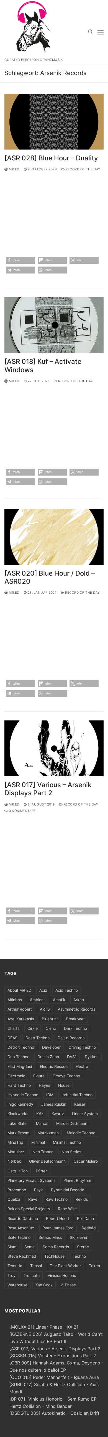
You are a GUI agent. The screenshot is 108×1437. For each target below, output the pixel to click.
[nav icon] (100, 32)
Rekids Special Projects (28, 1208)
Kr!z (39, 1113)
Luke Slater (17, 1123)
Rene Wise (67, 1208)
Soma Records (56, 1246)
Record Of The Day (83, 169)
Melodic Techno (81, 1132)
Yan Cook (44, 1284)
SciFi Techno (18, 1237)
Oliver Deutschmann (47, 1161)
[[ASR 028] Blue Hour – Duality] (54, 122)
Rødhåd (89, 1227)
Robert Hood (57, 1218)
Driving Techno (82, 1047)
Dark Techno (75, 1028)
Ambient (37, 999)
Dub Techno (18, 1056)
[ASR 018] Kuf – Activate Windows (42, 365)
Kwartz (58, 1113)
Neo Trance (42, 1151)
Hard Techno (19, 1085)
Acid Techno (66, 990)
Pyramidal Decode (67, 1189)
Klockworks (17, 1113)
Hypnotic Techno (22, 1094)
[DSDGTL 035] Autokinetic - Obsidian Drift (54, 1413)
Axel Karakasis (20, 1018)
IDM (49, 1094)
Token (94, 1265)
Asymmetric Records (76, 1009)
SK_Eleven (79, 1237)
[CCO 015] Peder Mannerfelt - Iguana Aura (54, 1377)
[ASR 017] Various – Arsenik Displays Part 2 (47, 789)
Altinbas (14, 999)
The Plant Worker (65, 1265)
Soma (29, 1246)
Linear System (85, 1113)
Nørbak (14, 1161)
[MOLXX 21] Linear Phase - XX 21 (43, 1327)
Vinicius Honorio (62, 1275)
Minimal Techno (67, 1142)
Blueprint (50, 1018)
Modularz (15, 1151)
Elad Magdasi (19, 1066)
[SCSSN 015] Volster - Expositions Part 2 (52, 1355)
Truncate (32, 1275)
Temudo (14, 1265)
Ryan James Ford (58, 1227)
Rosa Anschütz (20, 1227)
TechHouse (54, 1256)
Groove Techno (66, 1075)
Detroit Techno (20, 1047)
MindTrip (15, 1142)
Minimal (38, 1142)
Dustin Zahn (48, 1056)
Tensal (36, 1265)
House (64, 1085)
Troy (11, 1275)
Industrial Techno (76, 1094)
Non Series (71, 1151)
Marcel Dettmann (71, 1123)
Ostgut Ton (17, 1171)
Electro (82, 1066)
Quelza (13, 1199)
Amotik (59, 999)
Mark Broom (18, 1132)
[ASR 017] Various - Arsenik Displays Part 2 (55, 1348)
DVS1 (72, 1056)
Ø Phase (68, 1284)
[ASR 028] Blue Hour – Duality (51, 158)
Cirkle (32, 1028)
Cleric (51, 1028)
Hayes (44, 1085)
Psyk (38, 1189)
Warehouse (17, 1284)
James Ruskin (53, 1104)
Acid (43, 990)
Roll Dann (85, 1218)
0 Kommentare (22, 811)
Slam (11, 1246)
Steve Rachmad (21, 1256)
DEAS (12, 1037)
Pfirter (41, 1171)
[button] (20, 260)
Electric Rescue (54, 1066)
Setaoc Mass (50, 1237)
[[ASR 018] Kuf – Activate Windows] (54, 325)
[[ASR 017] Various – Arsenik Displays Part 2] (54, 748)
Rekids (82, 1199)
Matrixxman (48, 1132)
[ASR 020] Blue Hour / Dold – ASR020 (49, 577)
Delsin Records (71, 1037)
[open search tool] (90, 31)
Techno (79, 1256)
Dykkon (92, 1056)
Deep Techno (37, 1037)
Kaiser (79, 1104)
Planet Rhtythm (77, 1180)
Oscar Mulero (86, 1161)
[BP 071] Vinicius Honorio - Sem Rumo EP (53, 1399)
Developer (51, 1047)
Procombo (16, 1189)
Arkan (78, 999)
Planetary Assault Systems (31, 1180)
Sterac (83, 1246)
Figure (39, 1075)
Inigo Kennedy (20, 1104)
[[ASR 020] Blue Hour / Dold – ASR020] (54, 537)
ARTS (45, 1009)
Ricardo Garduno (22, 1218)
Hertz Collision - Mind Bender (40, 1406)
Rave (32, 1199)
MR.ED (13, 169)
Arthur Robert (19, 1009)
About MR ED (19, 990)
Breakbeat (75, 1018)
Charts (13, 1028)
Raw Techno (56, 1199)
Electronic (16, 1075)
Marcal (42, 1123)
